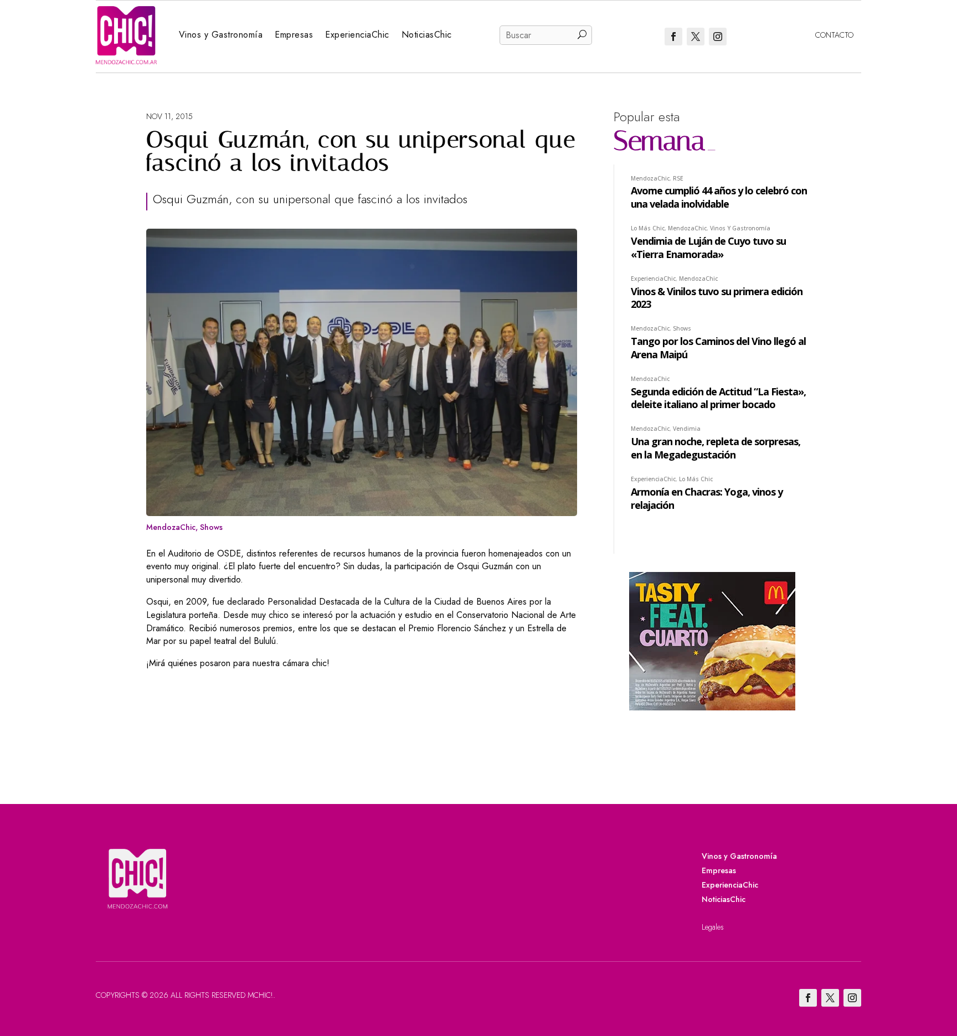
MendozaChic (170, 527)
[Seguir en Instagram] (718, 36)
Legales (713, 926)
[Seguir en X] (695, 36)
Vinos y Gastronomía (221, 34)
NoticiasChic (427, 34)
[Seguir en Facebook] (673, 36)
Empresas (294, 34)
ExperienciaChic (357, 34)
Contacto (834, 34)
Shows (211, 527)
